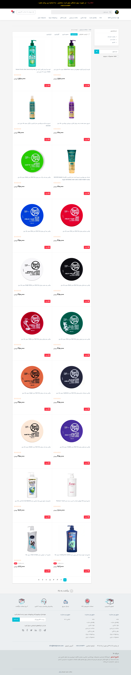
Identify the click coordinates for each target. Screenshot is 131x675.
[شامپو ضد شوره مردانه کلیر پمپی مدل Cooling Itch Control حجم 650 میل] (71, 539)
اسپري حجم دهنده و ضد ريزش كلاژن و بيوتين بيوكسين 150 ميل (73, 123)
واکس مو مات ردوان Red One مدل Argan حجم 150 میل (36, 393)
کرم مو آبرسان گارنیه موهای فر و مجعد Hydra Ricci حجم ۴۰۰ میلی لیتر (72, 69)
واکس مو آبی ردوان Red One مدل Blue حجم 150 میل (36, 231)
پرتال (60, 672)
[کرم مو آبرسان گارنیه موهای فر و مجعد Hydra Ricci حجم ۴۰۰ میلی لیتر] (71, 53)
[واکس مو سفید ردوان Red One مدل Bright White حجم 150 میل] (32, 269)
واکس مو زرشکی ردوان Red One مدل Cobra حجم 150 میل (35, 339)
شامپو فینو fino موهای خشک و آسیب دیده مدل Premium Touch (73, 501)
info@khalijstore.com (56, 646)
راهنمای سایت (93, 18)
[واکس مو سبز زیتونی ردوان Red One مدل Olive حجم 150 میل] (71, 323)
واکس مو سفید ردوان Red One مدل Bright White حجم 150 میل (34, 285)
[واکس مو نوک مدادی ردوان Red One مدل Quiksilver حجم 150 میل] (71, 377)
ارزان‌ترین (49, 34)
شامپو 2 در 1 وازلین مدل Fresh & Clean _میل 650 (38, 555)
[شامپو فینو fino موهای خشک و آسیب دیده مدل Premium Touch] (71, 485)
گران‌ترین (56, 34)
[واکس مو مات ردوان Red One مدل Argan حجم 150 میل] (32, 377)
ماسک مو (112, 39)
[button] (14, 12)
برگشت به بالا (63, 590)
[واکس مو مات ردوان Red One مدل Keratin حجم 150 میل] (32, 431)
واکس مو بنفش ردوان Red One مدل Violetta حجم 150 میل (75, 447)
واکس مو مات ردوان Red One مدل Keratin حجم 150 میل (36, 447)
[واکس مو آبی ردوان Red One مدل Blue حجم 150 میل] (32, 215)
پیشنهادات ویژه (53, 18)
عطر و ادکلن (63, 18)
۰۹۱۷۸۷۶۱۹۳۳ (80, 646)
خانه (100, 18)
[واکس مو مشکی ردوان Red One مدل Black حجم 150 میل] (71, 269)
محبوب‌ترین (65, 34)
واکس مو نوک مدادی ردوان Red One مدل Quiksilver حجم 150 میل (73, 393)
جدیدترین (74, 34)
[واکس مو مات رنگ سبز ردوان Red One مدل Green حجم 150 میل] (32, 161)
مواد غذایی (83, 18)
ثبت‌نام (16, 619)
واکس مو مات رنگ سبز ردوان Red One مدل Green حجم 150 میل (34, 177)
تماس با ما (67, 619)
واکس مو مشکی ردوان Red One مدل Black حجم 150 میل (75, 285)
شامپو (113, 42)
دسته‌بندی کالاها (112, 18)
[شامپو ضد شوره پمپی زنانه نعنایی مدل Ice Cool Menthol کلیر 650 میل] (32, 485)
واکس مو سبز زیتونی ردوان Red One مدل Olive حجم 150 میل (74, 339)
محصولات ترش (42, 18)
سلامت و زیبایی (73, 18)
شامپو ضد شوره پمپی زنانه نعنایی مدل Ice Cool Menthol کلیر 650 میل (32, 501)
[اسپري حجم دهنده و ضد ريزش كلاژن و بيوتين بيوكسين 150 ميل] (71, 107)
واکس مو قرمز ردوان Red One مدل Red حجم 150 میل (76, 231)
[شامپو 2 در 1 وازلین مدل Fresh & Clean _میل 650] (32, 539)
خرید (86, 85)
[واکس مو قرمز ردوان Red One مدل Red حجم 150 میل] (71, 215)
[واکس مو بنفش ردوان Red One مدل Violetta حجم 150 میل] (71, 431)
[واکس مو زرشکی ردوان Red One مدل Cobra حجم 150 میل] (32, 323)
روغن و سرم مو (111, 36)
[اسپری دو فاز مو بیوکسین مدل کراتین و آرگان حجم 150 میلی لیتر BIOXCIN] (32, 107)
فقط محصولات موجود (109, 56)
